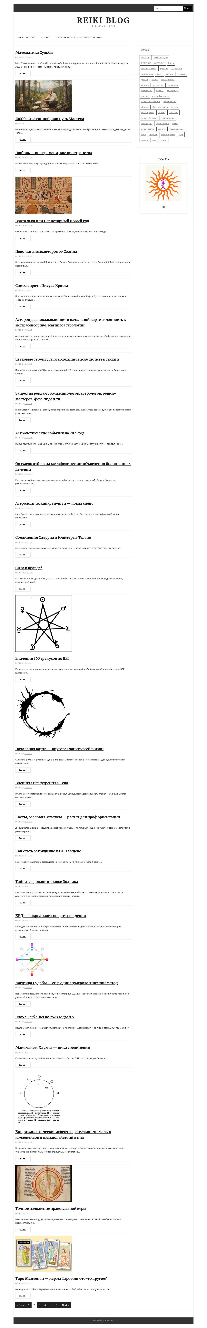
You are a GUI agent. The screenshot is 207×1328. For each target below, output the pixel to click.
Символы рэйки (148, 68)
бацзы (159, 74)
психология (146, 123)
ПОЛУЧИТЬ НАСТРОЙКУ (152, 63)
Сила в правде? (28, 568)
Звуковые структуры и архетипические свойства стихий (67, 359)
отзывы (161, 112)
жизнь (155, 79)
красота (159, 90)
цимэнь (144, 140)
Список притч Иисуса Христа (41, 285)
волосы (169, 74)
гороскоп (181, 74)
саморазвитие (176, 129)
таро (143, 134)
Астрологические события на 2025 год (49, 433)
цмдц (154, 140)
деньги (144, 79)
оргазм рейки (147, 112)
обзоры (144, 107)
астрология (176, 68)
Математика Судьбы (34, 52)
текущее (153, 134)
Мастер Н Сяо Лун (26, 37)
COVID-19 (145, 57)
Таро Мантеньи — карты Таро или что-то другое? (61, 1278)
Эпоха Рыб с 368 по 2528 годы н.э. (44, 1017)
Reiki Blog (103, 20)
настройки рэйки (160, 96)
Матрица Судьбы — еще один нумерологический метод (66, 983)
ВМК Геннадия (161, 57)
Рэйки (171, 63)
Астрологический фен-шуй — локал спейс (54, 503)
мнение (145, 96)
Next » (65, 1305)
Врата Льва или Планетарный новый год (52, 221)
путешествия (162, 123)
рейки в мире (147, 129)
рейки (175, 123)
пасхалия (173, 112)
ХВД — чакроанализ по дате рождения (50, 915)
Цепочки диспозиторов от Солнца (46, 251)
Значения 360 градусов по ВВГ (42, 658)
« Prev (20, 1305)
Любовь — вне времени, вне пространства (53, 153)
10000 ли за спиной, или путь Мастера (49, 119)
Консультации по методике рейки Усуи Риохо (79, 37)
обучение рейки (160, 107)
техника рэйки (168, 134)
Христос (164, 68)
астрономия (147, 74)
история (145, 85)
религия (162, 129)
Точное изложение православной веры (50, 1208)
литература (172, 90)
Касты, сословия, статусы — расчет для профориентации (67, 817)
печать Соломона (149, 118)
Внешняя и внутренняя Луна (41, 783)
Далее (22, 73)
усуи (181, 134)
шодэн (164, 140)
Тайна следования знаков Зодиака (46, 881)
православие (168, 118)
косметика (173, 85)
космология (146, 90)
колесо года (158, 85)
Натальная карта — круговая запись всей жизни (59, 749)
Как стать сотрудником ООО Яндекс (48, 851)
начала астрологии (150, 101)
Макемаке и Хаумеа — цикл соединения (52, 1047)
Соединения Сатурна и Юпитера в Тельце (53, 537)
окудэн (174, 107)
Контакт (45, 37)
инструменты (167, 79)
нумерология (169, 101)
